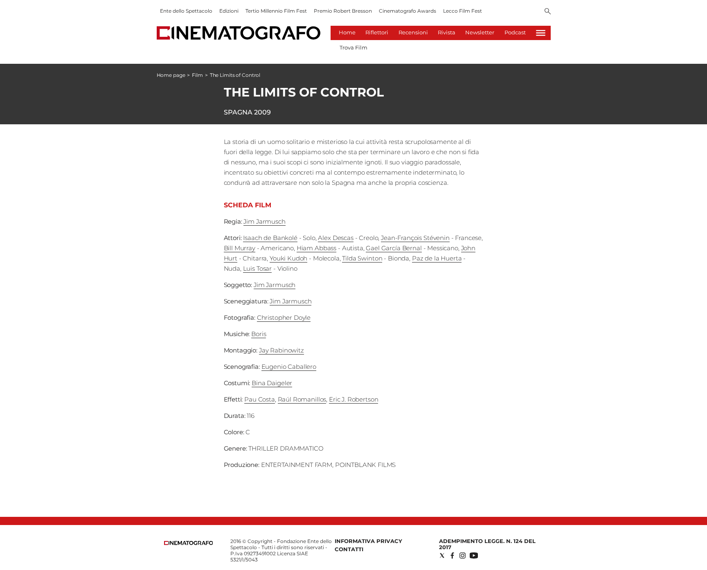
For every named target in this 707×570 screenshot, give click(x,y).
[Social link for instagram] (462, 555)
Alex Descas (335, 238)
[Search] (548, 12)
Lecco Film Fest (462, 11)
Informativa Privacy (368, 541)
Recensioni (413, 32)
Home (347, 32)
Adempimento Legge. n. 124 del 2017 (487, 544)
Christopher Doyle (284, 317)
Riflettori (376, 32)
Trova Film (353, 47)
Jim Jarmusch (264, 221)
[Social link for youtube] (474, 555)
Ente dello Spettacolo (186, 11)
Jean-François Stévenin (415, 238)
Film (197, 75)
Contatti (349, 549)
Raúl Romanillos (302, 399)
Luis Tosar (257, 268)
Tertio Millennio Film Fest (276, 11)
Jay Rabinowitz (281, 350)
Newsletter (479, 32)
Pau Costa (259, 399)
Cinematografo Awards (407, 11)
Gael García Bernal (393, 248)
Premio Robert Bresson (343, 11)
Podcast (515, 32)
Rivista (446, 32)
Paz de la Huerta (437, 258)
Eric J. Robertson (353, 399)
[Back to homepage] (188, 543)
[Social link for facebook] (452, 555)
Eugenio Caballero (288, 366)
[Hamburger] (540, 33)
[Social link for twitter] (442, 555)
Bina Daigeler (272, 383)
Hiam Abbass (316, 248)
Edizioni (229, 11)
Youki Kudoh (288, 258)
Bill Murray (239, 248)
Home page (171, 75)
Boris (258, 334)
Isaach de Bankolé (270, 238)
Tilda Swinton (362, 258)
